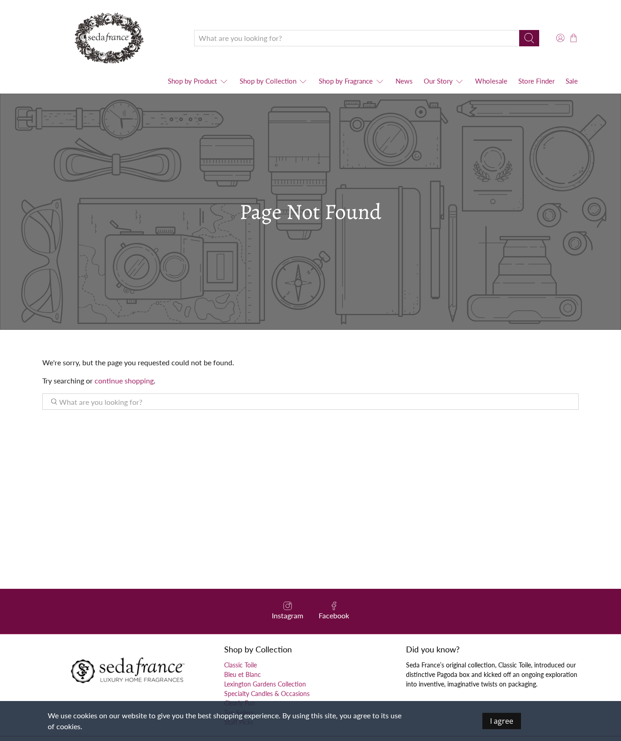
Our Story (438, 81)
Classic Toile (240, 665)
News (404, 81)
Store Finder (536, 81)
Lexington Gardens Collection (265, 684)
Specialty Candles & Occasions (267, 693)
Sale (572, 81)
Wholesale (491, 81)
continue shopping (124, 380)
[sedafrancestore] (111, 38)
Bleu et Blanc (242, 674)
